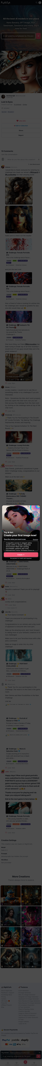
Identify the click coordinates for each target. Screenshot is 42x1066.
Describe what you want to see (15, 539)
